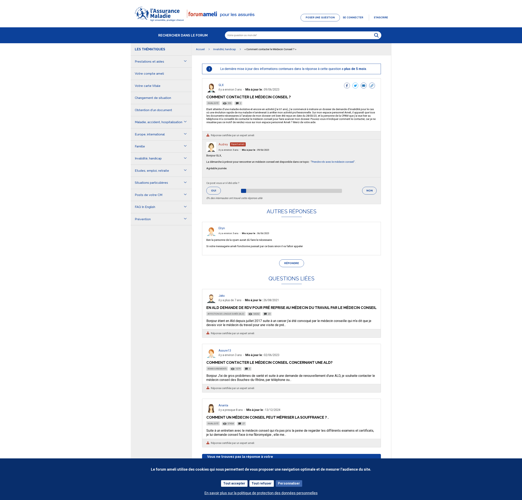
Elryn (222, 228)
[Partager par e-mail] (364, 86)
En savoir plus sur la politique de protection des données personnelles (261, 493)
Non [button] (371, 192)
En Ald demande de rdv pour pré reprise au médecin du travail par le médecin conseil (291, 307)
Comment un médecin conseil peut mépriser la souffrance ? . (267, 417)
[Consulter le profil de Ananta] (211, 412)
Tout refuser (262, 483)
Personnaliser (289, 483)
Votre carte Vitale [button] (147, 86)
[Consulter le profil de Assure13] (211, 357)
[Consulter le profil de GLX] (211, 91)
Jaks (222, 295)
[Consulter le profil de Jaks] (211, 302)
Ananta (223, 405)
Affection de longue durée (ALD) (226, 314)
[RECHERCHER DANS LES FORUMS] (376, 35)
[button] (261, 21)
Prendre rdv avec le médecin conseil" (333, 161)
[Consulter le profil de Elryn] (211, 235)
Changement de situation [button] (153, 98)
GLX (221, 85)
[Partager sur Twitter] (355, 86)
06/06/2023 (255, 233)
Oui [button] (216, 190)
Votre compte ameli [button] (149, 73)
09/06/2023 (255, 150)
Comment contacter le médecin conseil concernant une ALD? (269, 362)
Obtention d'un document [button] (153, 110)
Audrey (223, 144)
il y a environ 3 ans (228, 150)
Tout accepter (234, 483)
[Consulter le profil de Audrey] (211, 151)
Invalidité (213, 103)
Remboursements (217, 369)
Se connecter (353, 17)
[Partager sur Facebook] (347, 86)
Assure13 (225, 350)
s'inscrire (381, 17)
